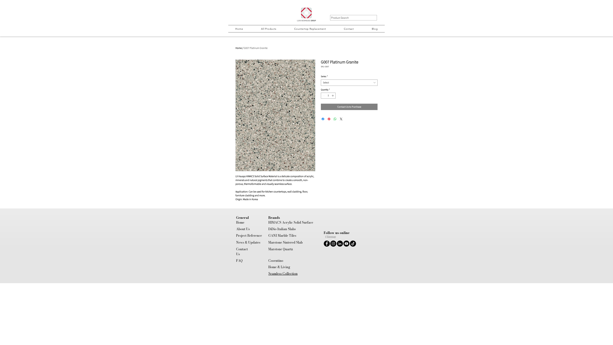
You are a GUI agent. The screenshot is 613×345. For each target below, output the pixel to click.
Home (238, 48)
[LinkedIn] (340, 244)
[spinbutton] (328, 95)
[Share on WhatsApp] (335, 119)
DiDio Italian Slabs (282, 228)
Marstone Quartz (280, 249)
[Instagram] (333, 244)
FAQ (239, 260)
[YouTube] (346, 244)
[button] (268, 28)
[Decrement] (323, 95)
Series (324, 76)
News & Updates (248, 242)
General (242, 217)
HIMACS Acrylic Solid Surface (290, 222)
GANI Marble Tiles (282, 235)
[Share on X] (341, 119)
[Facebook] (327, 244)
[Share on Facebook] (323, 119)
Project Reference (249, 235)
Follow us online (337, 232)
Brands (274, 217)
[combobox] (349, 83)
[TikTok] (353, 244)
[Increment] (333, 95)
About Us (243, 228)
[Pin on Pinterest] (329, 119)
